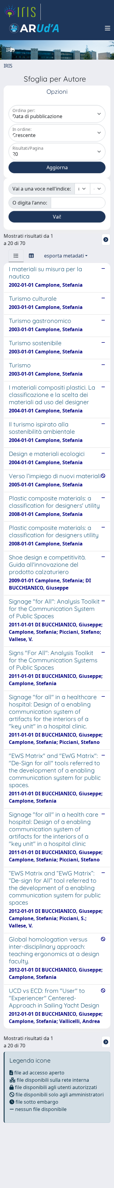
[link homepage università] (34, 28)
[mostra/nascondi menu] (107, 28)
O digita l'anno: (29, 202)
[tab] (16, 255)
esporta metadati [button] (64, 255)
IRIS (8, 65)
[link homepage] (22, 12)
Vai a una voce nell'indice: (41, 188)
